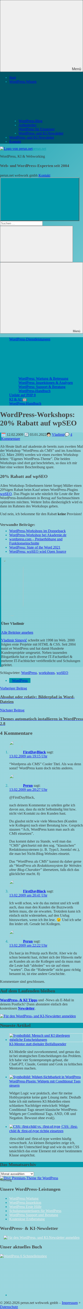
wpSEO (6, 494)
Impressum (70, 1303)
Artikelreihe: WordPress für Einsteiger (36, 127)
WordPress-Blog (30, 121)
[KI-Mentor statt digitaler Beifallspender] (46, 1040)
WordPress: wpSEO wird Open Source (37, 551)
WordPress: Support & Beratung (41, 387)
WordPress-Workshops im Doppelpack (37, 531)
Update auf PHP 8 (22, 395)
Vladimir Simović (14, 640)
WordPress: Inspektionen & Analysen (45, 383)
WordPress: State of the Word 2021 (34, 547)
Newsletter (26, 1008)
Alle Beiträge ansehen (17, 632)
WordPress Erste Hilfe (25, 1207)
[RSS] (43, 1295)
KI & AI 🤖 (18, 399)
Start (12, 77)
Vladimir (58, 434)
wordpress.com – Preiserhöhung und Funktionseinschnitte (35, 541)
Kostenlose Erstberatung (27, 1219)
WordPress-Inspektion (25, 1202)
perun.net (39, 149)
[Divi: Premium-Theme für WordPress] (29, 1178)
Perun (28, 785)
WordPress (29, 673)
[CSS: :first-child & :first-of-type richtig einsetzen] (35, 1127)
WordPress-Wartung (24, 1198)
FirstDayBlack (34, 752)
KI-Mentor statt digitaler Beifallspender (37, 1044)
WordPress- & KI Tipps (18, 1000)
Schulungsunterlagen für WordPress (35, 1211)
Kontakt (15, 141)
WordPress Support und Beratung (33, 1215)
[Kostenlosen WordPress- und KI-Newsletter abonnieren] (38, 1016)
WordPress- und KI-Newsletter (40, 133)
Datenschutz (9, 1307)
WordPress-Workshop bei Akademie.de (37, 535)
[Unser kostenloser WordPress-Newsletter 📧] (42, 1237)
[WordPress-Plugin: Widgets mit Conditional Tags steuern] (45, 1077)
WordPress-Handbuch (34, 391)
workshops (47, 673)
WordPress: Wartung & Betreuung (43, 378)
